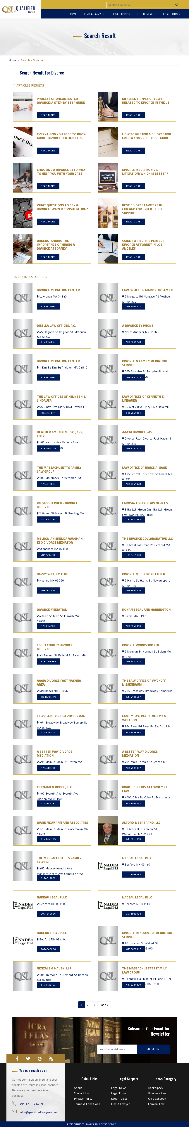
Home (73, 14)
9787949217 (133, 306)
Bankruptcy (155, 1088)
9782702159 (48, 448)
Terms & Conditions (87, 1104)
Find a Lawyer (94, 14)
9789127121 (133, 448)
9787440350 (133, 626)
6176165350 (48, 732)
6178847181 (48, 803)
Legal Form (118, 1093)
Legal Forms (171, 14)
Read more (48, 115)
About (78, 1088)
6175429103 (48, 984)
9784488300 (48, 768)
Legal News (146, 14)
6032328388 (133, 732)
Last (103, 1005)
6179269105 (48, 839)
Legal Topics (121, 14)
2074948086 (133, 874)
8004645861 (48, 413)
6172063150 (133, 839)
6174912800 (48, 878)
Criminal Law (156, 1104)
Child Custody (157, 1098)
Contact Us (81, 1093)
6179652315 (133, 949)
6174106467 (133, 697)
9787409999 (48, 661)
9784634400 (133, 590)
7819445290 (48, 519)
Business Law (157, 1093)
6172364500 (133, 984)
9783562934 (48, 626)
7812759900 (133, 555)
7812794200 (48, 555)
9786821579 (133, 377)
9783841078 (133, 484)
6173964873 (48, 342)
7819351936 (133, 519)
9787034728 (133, 342)
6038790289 (48, 697)
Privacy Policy (83, 1098)
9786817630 (48, 306)
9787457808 (133, 661)
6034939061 (133, 803)
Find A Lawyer (120, 1104)
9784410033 (48, 484)
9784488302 (133, 768)
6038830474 (48, 590)
